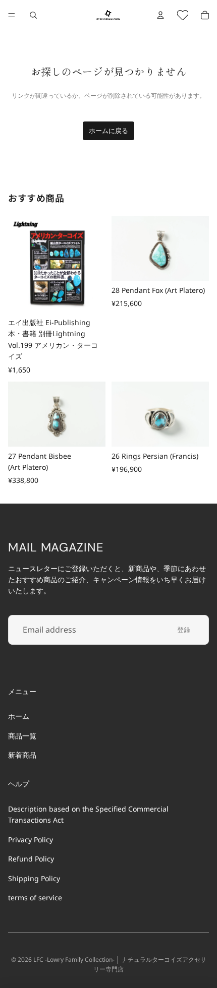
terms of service (35, 897)
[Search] (33, 15)
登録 (183, 629)
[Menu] (11, 15)
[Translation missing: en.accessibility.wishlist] (183, 15)
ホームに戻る (108, 130)
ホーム (18, 716)
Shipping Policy (34, 878)
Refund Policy (31, 858)
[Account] (160, 15)
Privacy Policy (30, 839)
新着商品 (22, 755)
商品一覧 (22, 735)
